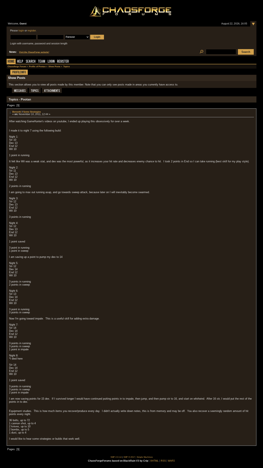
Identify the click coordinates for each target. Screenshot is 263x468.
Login (51, 61)
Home (11, 61)
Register (63, 61)
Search (31, 61)
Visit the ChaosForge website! (34, 52)
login (21, 30)
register (32, 30)
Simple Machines (145, 457)
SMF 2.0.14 (116, 457)
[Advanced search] (201, 51)
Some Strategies (32, 112)
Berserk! (16, 112)
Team (41, 61)
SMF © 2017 (129, 457)
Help (20, 61)
